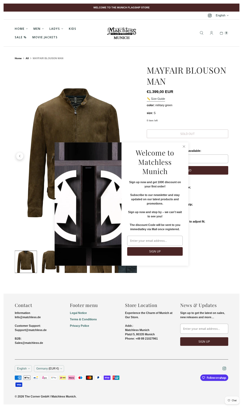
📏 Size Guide (156, 98)
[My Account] (211, 33)
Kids (72, 29)
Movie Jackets (45, 37)
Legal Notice (78, 312)
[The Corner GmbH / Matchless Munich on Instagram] (210, 15)
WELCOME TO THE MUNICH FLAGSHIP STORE (121, 7)
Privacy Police (79, 325)
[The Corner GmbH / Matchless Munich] (121, 32)
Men (37, 29)
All (27, 58)
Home (20, 29)
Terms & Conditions (83, 319)
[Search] (202, 33)
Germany (47, 368)
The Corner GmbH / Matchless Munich (50, 396)
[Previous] (19, 156)
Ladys (54, 29)
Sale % (21, 37)
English (220, 15)
